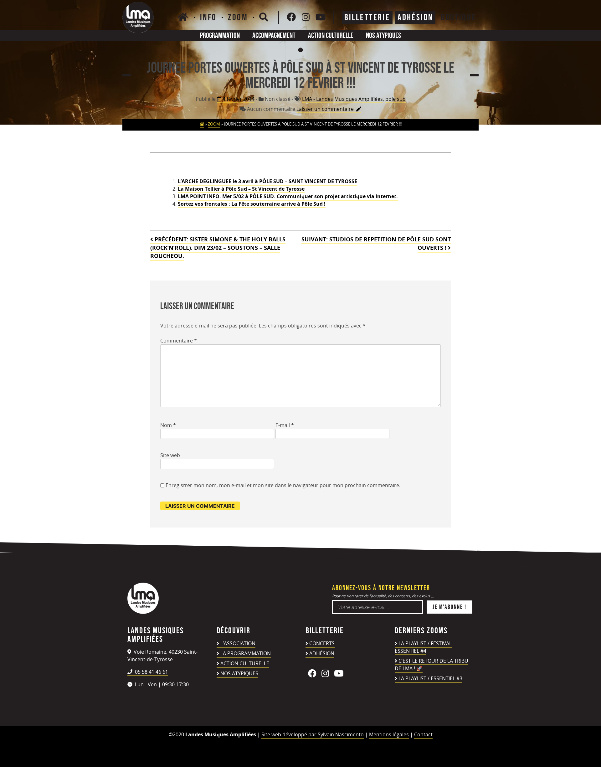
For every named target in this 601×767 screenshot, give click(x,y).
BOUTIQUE (458, 17)
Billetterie (367, 17)
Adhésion (321, 653)
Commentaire (178, 340)
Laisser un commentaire (328, 109)
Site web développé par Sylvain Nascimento (312, 734)
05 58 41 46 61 (151, 671)
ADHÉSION (415, 17)
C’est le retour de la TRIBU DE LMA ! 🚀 (431, 664)
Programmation (220, 35)
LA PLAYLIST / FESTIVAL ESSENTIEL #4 (423, 647)
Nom (168, 425)
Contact (423, 734)
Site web (170, 455)
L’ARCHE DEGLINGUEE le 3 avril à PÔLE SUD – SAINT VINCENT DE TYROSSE (267, 181)
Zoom (238, 17)
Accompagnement (273, 35)
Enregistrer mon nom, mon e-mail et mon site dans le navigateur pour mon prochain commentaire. (283, 485)
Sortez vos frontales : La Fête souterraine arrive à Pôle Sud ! (252, 203)
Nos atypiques (383, 35)
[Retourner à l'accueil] (143, 612)
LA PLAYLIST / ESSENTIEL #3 (430, 678)
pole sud (395, 98)
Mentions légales (389, 734)
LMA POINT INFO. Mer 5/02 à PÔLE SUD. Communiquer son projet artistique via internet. (288, 196)
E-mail (284, 425)
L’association (237, 643)
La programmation (245, 653)
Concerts (322, 643)
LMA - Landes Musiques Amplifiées (342, 98)
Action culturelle (330, 35)
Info (208, 17)
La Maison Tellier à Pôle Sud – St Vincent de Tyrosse (241, 188)
